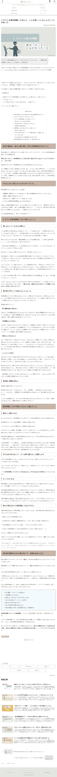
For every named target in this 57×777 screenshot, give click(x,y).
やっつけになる (19, 135)
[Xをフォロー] (16, 397)
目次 (26, 111)
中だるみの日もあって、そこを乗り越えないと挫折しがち (29, 132)
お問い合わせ (47, 772)
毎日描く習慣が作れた (20, 125)
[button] (38, 670)
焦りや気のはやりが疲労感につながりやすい (26, 137)
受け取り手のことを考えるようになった (25, 123)
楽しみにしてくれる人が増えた (23, 121)
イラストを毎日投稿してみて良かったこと (24, 119)
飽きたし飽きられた (20, 130)
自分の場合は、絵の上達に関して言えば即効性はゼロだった (29, 114)
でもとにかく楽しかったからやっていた (24, 116)
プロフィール (10, 772)
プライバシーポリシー (28, 772)
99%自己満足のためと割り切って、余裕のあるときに (27, 139)
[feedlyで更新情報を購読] (28, 397)
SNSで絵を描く (6, 636)
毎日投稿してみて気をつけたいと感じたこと (25, 128)
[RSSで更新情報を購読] (41, 397)
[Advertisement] (28, 651)
